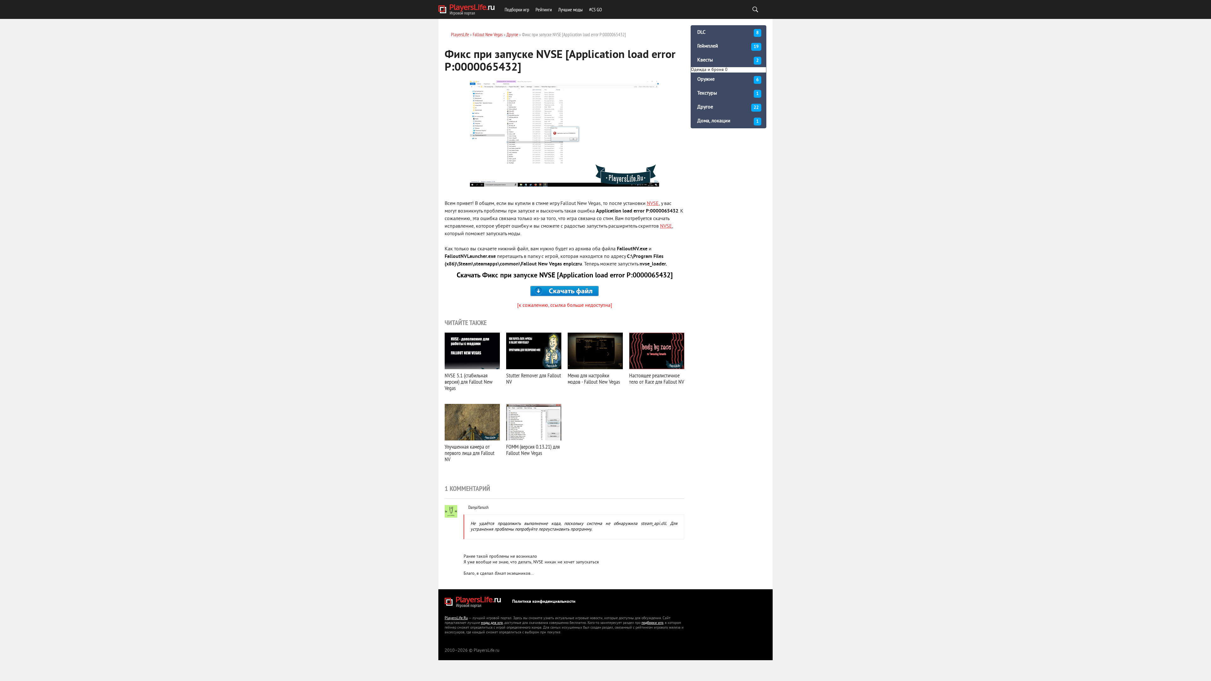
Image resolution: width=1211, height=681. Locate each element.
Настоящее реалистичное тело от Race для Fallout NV (656, 378)
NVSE (653, 204)
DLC (728, 32)
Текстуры (728, 93)
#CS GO (595, 9)
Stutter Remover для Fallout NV (533, 378)
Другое (728, 107)
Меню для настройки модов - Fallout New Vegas (594, 378)
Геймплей (728, 46)
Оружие (728, 79)
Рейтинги (543, 9)
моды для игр (492, 623)
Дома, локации (728, 121)
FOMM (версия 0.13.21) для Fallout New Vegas (533, 450)
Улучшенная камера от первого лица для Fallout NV (469, 453)
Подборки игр (517, 9)
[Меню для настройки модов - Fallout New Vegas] (595, 351)
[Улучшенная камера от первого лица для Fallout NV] (472, 422)
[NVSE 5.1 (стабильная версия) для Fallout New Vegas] (472, 351)
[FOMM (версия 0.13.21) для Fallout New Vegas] (533, 422)
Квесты (728, 60)
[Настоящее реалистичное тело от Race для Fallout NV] (656, 351)
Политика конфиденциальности (544, 601)
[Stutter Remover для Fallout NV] (533, 351)
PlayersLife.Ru (456, 618)
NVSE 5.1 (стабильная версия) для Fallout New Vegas (469, 382)
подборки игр (652, 623)
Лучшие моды (570, 9)
